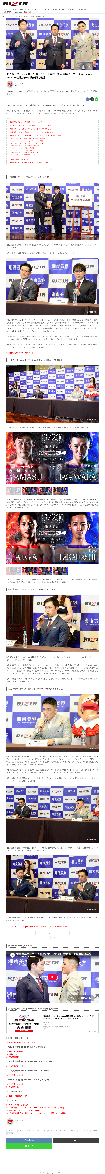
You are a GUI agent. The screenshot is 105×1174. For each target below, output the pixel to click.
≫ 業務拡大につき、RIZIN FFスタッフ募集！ (23, 1110)
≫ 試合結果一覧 (12, 1087)
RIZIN (17, 85)
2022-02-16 (19, 83)
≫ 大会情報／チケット (15, 1051)
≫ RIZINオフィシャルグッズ (17, 1105)
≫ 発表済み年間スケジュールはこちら (20, 1042)
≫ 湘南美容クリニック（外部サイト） (20, 353)
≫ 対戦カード (11, 1054)
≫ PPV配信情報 (12, 1057)
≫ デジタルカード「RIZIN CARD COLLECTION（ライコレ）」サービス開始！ (36, 1108)
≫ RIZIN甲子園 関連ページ (16, 1096)
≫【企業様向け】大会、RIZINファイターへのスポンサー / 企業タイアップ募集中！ (37, 1113)
